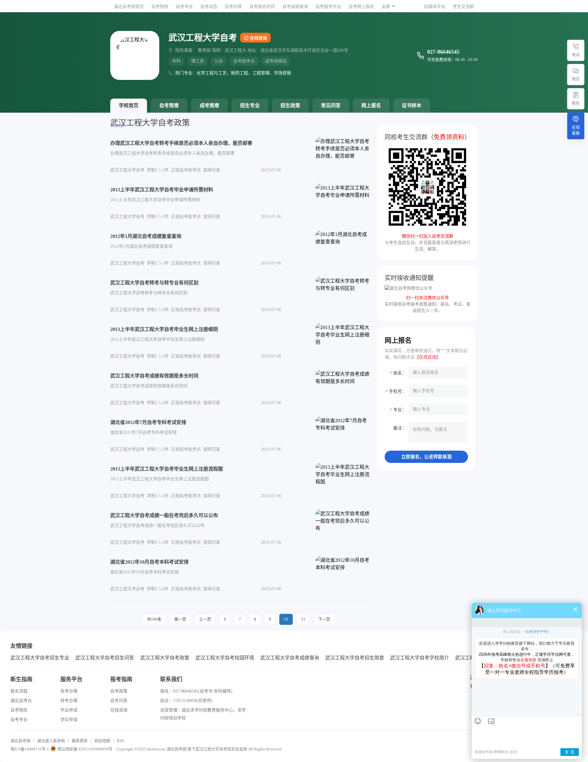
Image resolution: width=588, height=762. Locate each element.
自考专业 (184, 6)
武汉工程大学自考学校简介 (419, 657)
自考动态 (208, 6)
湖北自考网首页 (129, 6)
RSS (120, 740)
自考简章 (169, 105)
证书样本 (411, 105)
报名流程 (19, 691)
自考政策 (118, 691)
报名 (576, 103)
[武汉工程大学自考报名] (576, 95)
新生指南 (21, 679)
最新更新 (80, 740)
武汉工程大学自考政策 (164, 657)
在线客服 (576, 130)
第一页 (180, 619)
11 (303, 619)
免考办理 (68, 691)
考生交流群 (463, 6)
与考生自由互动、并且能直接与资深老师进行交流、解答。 (427, 242)
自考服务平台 (328, 6)
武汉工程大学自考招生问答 (104, 657)
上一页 (205, 619)
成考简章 (209, 105)
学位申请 (68, 719)
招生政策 (290, 105)
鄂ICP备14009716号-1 (29, 749)
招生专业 (250, 105)
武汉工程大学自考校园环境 (224, 657)
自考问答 (233, 6)
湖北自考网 (20, 740)
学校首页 (128, 105)
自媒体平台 (434, 6)
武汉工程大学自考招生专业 (39, 657)
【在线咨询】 (427, 357)
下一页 (324, 619)
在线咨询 (258, 38)
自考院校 (159, 6)
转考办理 (68, 700)
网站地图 (102, 740)
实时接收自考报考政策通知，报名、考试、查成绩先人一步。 (427, 304)
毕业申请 (68, 710)
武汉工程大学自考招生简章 (354, 657)
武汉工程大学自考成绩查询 (289, 657)
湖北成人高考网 (51, 740)
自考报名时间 (262, 6)
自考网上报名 (361, 6)
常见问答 (331, 105)
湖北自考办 (21, 700)
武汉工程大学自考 (211, 749)
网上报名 (371, 105)
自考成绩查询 (295, 6)
